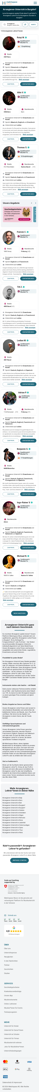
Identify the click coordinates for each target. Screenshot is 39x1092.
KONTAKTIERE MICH (28, 84)
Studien (7, 973)
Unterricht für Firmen (11, 1038)
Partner (6, 965)
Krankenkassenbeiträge (12, 991)
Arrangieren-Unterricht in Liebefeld (13, 822)
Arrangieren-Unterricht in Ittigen (12, 815)
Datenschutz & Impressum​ (12, 1082)
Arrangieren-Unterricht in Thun (12, 830)
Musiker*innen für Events (13, 1008)
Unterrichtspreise (10, 953)
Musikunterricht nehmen (13, 1043)
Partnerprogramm (10, 1012)
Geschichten (8, 969)
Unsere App (8, 996)
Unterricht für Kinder (11, 1026)
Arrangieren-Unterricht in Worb (12, 832)
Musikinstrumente (10, 1000)
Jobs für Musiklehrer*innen (14, 1047)
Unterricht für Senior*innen (13, 1030)
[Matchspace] (10, 3)
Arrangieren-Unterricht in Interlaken (14, 813)
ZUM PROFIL (10, 84)
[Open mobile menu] (35, 3)
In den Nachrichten (11, 961)
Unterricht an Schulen (11, 1034)
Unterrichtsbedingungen (12, 1051)
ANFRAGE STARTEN (19, 860)
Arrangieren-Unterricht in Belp (12, 798)
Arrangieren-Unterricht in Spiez (12, 827)
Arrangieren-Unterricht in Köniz (12, 820)
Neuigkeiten (8, 957)
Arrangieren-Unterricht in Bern (12, 800)
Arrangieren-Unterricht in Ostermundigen (16, 825)
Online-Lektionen (10, 1004)
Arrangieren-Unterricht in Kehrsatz (13, 817)
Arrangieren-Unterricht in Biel (12, 803)
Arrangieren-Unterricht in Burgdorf (13, 805)
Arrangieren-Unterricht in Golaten (13, 810)
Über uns (7, 949)
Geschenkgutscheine (11, 987)
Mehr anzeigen (19, 613)
